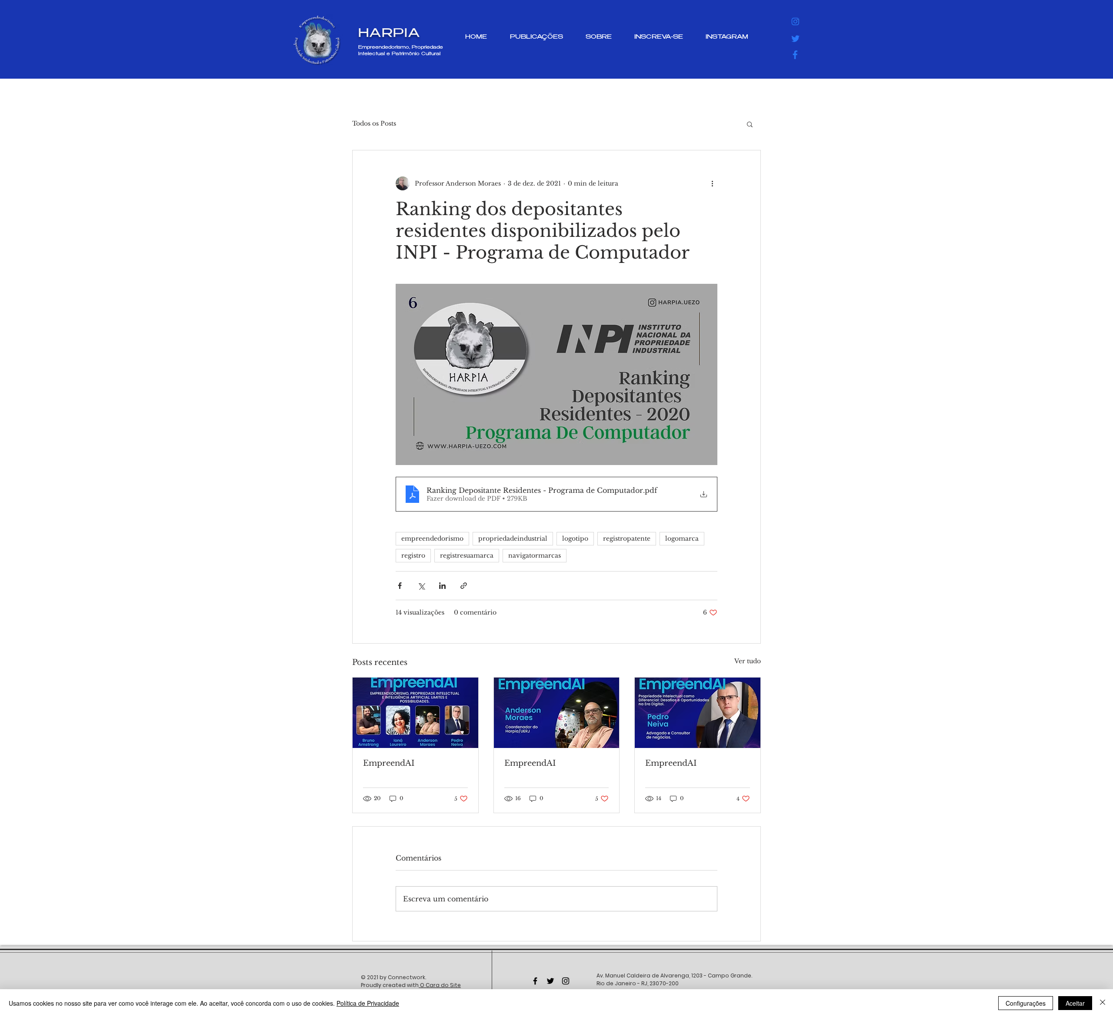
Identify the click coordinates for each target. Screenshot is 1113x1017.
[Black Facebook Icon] (535, 981)
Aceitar (1075, 1003)
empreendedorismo (432, 538)
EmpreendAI (388, 763)
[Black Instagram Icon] (565, 981)
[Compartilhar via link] (464, 586)
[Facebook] (795, 54)
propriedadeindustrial (512, 538)
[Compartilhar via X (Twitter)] (421, 586)
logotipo (575, 538)
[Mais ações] (712, 183)
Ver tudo (747, 661)
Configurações (1026, 1003)
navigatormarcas (534, 555)
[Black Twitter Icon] (550, 981)
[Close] (1102, 1003)
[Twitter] (795, 38)
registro (413, 555)
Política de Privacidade (368, 1003)
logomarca (682, 538)
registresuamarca (466, 555)
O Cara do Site (440, 985)
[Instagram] (795, 21)
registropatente (626, 538)
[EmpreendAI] (415, 713)
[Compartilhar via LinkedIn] (442, 586)
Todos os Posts (374, 123)
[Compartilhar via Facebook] (400, 586)
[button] (750, 123)
